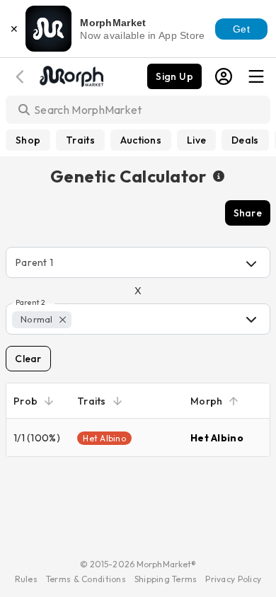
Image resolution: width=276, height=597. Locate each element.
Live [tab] (196, 140)
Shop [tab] (28, 140)
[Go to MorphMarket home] (70, 75)
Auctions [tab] (140, 140)
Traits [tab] (80, 140)
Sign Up (174, 76)
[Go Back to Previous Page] (22, 76)
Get (241, 29)
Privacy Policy (233, 579)
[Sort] (49, 401)
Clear (28, 358)
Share (248, 213)
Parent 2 (30, 303)
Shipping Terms (165, 579)
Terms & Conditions (86, 579)
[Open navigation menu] (256, 76)
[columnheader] (38, 401)
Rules (26, 579)
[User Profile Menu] (223, 76)
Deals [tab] (244, 140)
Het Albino (216, 437)
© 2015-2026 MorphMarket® (138, 564)
